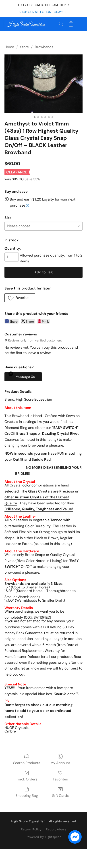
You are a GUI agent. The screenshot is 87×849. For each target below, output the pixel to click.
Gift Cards (60, 795)
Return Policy (31, 829)
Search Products (26, 762)
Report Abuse (56, 829)
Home (9, 47)
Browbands (44, 47)
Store (24, 47)
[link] (43, 12)
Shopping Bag (26, 795)
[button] (27, 24)
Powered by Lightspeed (44, 837)
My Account (60, 762)
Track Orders (26, 779)
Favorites (60, 779)
